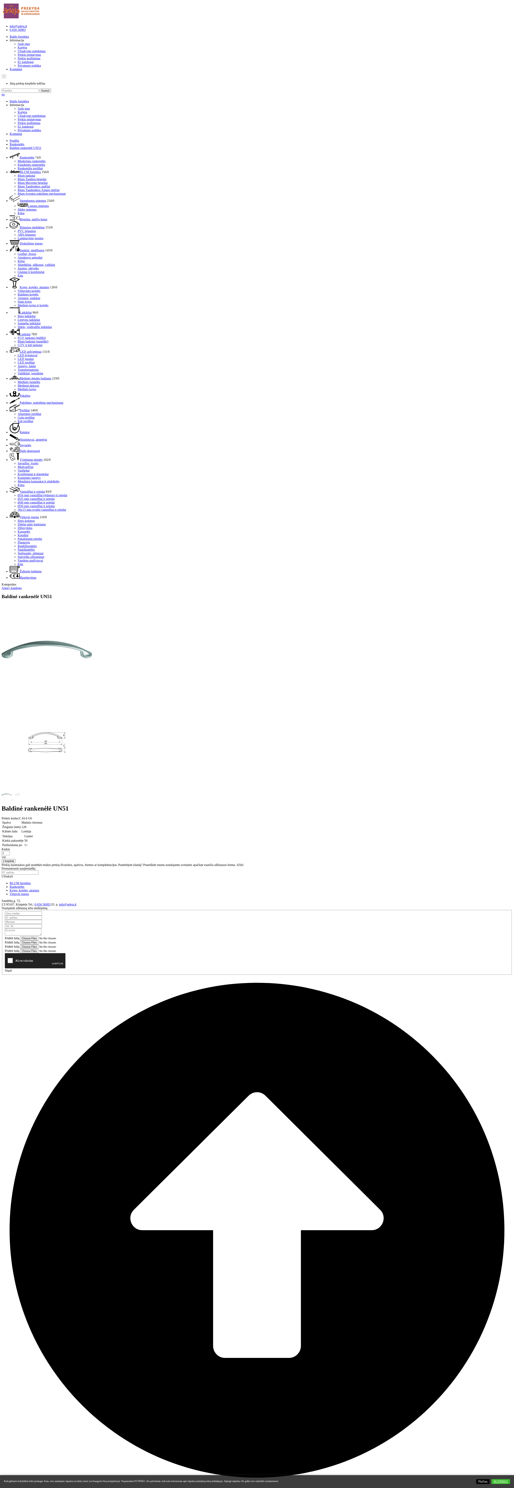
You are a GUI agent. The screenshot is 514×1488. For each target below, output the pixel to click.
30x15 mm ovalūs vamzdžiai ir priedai (42, 509)
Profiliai (25, 410)
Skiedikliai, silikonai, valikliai (36, 264)
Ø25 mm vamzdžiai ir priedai (36, 499)
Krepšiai (23, 535)
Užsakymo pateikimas (32, 51)
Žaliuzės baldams (31, 571)
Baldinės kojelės (28, 294)
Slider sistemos (27, 209)
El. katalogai (26, 62)
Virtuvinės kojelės (29, 291)
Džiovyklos (25, 528)
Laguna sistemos (38, 206)
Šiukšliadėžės (26, 549)
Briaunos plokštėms (32, 227)
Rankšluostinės (27, 546)
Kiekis (6, 849)
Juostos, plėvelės (28, 268)
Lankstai (25, 334)
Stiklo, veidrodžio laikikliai (35, 327)
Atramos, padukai (29, 298)
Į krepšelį (8, 861)
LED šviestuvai (27, 355)
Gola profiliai (26, 417)
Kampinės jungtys (29, 477)
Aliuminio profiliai (29, 414)
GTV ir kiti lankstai (30, 345)
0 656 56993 (18, 30)
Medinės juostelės (29, 382)
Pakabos (25, 395)
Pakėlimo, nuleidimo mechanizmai (41, 402)
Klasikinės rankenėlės (31, 164)
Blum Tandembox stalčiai (34, 186)
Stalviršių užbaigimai (31, 557)
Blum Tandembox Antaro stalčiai (38, 190)
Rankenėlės (17, 144)
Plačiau (482, 1481)
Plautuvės (24, 542)
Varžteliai (24, 470)
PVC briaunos (27, 231)
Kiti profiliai (25, 421)
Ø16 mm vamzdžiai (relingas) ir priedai (42, 495)
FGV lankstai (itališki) (32, 338)
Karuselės (24, 531)
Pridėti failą (12, 938)
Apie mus (24, 44)
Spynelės (25, 445)
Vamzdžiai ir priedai (32, 491)
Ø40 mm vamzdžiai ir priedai (36, 502)
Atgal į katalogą (12, 588)
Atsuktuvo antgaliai (30, 257)
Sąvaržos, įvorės (28, 463)
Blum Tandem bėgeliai (32, 179)
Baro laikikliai (27, 316)
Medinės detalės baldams (35, 378)
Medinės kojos (27, 389)
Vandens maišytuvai (30, 560)
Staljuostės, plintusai (30, 553)
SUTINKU (501, 1481)
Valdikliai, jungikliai (30, 373)
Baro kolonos (26, 520)
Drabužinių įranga (31, 243)
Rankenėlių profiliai (30, 168)
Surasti (45, 90)
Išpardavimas (28, 577)
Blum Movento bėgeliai (33, 183)
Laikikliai (26, 312)
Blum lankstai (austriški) (33, 341)
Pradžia (14, 140)
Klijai (21, 261)
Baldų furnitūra (19, 36)
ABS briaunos (27, 234)
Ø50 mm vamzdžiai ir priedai (36, 506)
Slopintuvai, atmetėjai (33, 439)
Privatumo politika (29, 65)
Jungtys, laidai (27, 366)
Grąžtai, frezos (27, 254)
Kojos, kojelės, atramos (34, 287)
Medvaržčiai (25, 467)
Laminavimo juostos (30, 238)
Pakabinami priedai (30, 539)
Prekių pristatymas (29, 54)
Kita (20, 275)
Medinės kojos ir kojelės (33, 305)
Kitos (21, 213)
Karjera (22, 47)
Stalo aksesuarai (30, 451)
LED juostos (26, 359)
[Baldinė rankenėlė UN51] (47, 694)
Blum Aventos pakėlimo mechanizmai (42, 193)
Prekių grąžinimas (29, 58)
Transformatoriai (28, 369)
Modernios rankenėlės (32, 161)
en (3, 94)
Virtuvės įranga (29, 517)
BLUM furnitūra (30, 172)
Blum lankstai (26, 175)
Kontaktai (16, 69)
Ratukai (25, 432)
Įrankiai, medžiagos (32, 250)
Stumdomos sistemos (33, 200)
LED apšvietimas (31, 351)
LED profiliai (26, 362)
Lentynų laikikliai (29, 319)
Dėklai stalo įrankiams (32, 524)
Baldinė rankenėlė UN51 (25, 148)
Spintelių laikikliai (29, 323)
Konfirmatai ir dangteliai (33, 474)
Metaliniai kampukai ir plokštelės (38, 481)
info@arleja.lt (18, 26)
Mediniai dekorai (28, 385)
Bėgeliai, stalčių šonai (33, 219)
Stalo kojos (25, 301)
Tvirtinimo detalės (31, 459)
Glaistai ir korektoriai (31, 272)
